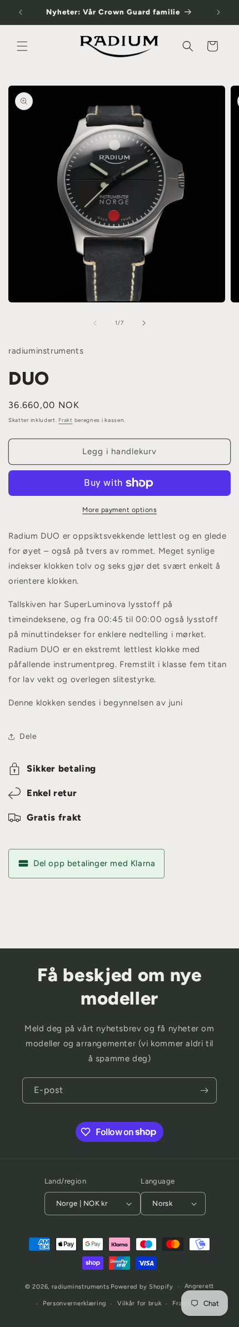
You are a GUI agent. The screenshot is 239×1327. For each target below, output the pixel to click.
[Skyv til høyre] (144, 323)
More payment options (119, 510)
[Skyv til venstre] (95, 323)
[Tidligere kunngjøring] (20, 12)
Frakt (65, 420)
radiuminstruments (80, 1286)
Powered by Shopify (142, 1286)
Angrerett (199, 1286)
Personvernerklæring (74, 1303)
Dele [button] (28, 736)
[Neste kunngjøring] (218, 12)
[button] (22, 46)
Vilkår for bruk (139, 1303)
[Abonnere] (204, 1090)
